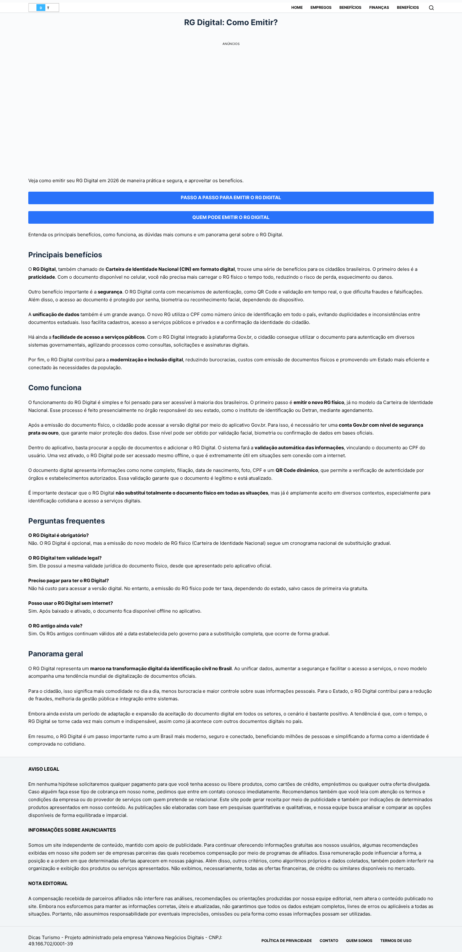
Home (297, 7)
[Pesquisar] (431, 7)
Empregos (321, 7)
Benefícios (350, 7)
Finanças (379, 7)
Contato (329, 940)
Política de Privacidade (286, 940)
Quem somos (359, 940)
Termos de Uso (395, 940)
